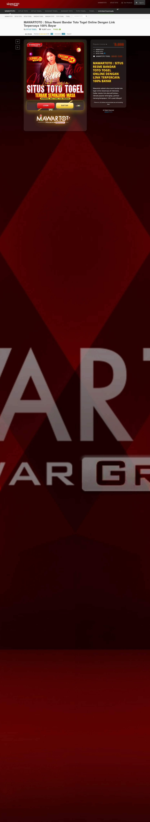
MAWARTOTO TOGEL (109, 56)
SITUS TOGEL (36, 11)
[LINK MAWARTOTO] (55, 71)
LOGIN (45, 105)
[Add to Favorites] (18, 42)
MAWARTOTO (10, 11)
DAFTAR (64, 105)
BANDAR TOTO (67, 11)
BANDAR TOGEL (51, 11)
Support (69, 34)
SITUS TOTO (23, 11)
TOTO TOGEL (81, 11)
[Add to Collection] (18, 47)
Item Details (28, 34)
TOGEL (92, 11)
